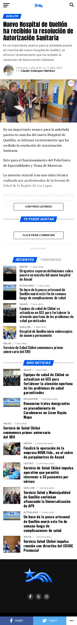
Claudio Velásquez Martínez (38, 70)
